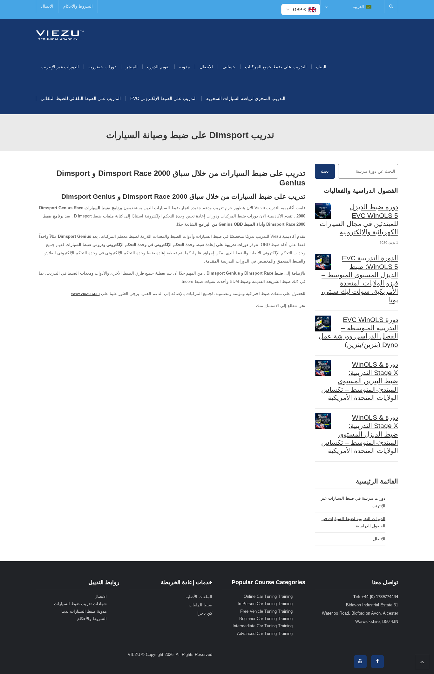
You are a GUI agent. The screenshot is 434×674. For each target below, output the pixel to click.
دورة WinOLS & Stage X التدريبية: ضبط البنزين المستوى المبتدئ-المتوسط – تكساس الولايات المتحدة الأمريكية (359, 381)
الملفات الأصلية (199, 596)
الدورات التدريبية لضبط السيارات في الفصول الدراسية (353, 522)
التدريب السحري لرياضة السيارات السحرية (245, 98)
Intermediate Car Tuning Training (263, 626)
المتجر (132, 66)
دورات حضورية (102, 66)
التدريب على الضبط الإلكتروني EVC (163, 98)
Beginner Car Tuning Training (266, 618)
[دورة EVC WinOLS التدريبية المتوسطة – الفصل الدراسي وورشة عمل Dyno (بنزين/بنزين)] (323, 323)
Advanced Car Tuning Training (265, 633)
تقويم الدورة (158, 66)
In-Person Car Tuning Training (265, 603)
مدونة (184, 66)
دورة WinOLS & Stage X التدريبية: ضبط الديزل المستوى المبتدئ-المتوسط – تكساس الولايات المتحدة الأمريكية (359, 434)
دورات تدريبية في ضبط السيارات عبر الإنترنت (353, 502)
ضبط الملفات (200, 605)
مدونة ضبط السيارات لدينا (84, 611)
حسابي (228, 66)
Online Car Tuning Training (268, 596)
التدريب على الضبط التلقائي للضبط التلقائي (81, 98)
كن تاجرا (204, 613)
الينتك (321, 66)
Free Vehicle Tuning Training (266, 611)
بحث (325, 171)
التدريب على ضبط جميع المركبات (276, 66)
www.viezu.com (85, 293)
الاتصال (47, 6)
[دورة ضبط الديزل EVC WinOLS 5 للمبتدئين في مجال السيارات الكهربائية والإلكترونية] (323, 211)
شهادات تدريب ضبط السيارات (80, 603)
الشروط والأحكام (78, 6)
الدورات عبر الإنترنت (60, 66)
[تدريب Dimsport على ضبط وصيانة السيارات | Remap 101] (60, 34)
